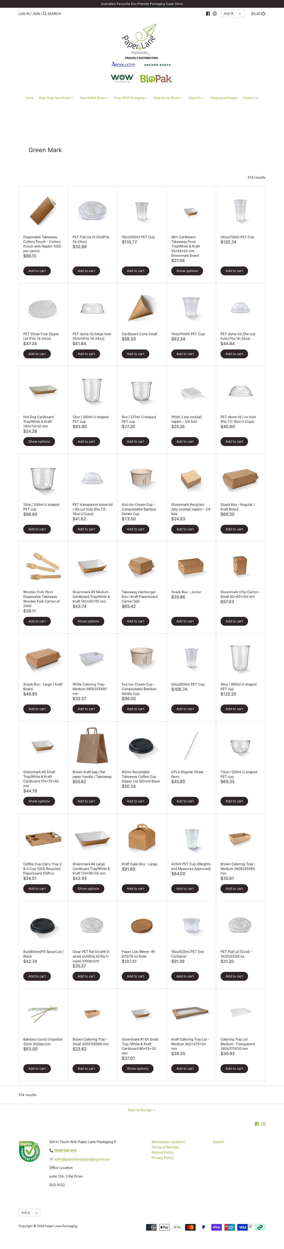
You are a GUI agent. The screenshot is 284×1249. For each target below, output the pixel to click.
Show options (187, 271)
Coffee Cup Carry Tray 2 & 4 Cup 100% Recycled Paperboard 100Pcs (42, 868)
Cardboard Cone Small (139, 334)
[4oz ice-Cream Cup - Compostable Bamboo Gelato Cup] (142, 478)
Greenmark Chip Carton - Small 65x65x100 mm (240, 594)
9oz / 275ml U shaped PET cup (139, 419)
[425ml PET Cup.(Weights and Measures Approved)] (191, 838)
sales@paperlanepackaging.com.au (82, 1159)
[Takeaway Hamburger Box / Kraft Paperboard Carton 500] (142, 566)
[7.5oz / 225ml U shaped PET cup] (241, 746)
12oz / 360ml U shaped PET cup (90, 419)
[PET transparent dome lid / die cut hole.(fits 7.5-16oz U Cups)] (93, 478)
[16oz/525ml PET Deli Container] (191, 925)
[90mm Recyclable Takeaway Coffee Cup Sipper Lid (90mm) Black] (142, 746)
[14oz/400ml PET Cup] (191, 308)
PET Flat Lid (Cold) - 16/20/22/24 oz (236, 954)
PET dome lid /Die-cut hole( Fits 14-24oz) (238, 336)
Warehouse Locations (168, 1142)
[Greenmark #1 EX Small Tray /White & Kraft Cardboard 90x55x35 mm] (142, 1013)
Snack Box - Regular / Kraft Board (237, 506)
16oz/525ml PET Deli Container (187, 954)
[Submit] (45, 14)
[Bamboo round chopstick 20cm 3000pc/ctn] (43, 1013)
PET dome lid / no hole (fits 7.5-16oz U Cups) (238, 419)
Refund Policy (162, 1152)
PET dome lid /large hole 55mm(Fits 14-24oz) (92, 336)
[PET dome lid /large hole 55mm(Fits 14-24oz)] (93, 308)
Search (218, 1142)
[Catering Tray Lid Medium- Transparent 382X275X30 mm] (241, 1013)
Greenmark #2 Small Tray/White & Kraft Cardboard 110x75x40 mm (41, 779)
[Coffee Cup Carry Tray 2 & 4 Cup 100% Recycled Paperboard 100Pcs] (43, 838)
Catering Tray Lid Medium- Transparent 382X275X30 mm (238, 1044)
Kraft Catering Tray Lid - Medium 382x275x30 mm (190, 1044)
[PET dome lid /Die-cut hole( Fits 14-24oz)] (241, 308)
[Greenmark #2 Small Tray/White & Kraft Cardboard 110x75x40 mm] (43, 746)
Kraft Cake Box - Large (139, 864)
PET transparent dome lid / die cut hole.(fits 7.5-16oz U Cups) (92, 509)
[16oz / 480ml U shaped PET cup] (241, 658)
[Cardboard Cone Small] (142, 308)
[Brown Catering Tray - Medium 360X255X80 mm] (241, 838)
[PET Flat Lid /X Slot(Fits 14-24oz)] (93, 211)
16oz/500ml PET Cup (138, 237)
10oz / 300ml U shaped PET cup (41, 506)
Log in (24, 14)
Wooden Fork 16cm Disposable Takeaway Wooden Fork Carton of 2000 (41, 599)
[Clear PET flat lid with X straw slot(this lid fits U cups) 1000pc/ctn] (93, 925)
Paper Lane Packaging (61, 1226)
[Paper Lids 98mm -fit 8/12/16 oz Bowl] (142, 925)
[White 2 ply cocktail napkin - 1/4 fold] (191, 391)
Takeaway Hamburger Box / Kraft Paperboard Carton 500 (140, 596)
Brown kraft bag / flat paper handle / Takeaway (92, 774)
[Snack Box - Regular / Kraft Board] (241, 478)
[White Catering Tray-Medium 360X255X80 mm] (93, 658)
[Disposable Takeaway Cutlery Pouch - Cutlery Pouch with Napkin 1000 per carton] (43, 211)
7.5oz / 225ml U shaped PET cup (239, 774)
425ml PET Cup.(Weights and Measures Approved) (191, 866)
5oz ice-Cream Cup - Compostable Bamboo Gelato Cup (139, 689)
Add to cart (37, 271)
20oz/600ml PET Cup (188, 684)
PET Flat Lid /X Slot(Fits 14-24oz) (91, 239)
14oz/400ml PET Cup (188, 334)
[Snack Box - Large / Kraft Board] (43, 658)
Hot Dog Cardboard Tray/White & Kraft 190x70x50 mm (38, 421)
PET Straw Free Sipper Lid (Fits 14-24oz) (41, 336)
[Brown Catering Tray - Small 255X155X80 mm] (93, 1013)
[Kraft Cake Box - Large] (142, 838)
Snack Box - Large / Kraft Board (42, 686)
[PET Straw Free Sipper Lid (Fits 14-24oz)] (43, 308)
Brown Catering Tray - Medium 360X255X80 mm (238, 868)
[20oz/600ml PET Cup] (191, 658)
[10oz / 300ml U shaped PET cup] (43, 478)
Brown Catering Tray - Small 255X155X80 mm (91, 1041)
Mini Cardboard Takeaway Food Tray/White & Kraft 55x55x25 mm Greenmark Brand (185, 246)
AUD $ (228, 13)
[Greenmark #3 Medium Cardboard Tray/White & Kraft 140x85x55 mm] (93, 566)
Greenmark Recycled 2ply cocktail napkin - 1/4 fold (190, 509)
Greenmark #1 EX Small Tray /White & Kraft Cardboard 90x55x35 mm (140, 1046)
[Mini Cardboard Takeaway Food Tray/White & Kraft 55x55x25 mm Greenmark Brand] (191, 211)
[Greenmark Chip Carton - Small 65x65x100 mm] (241, 566)
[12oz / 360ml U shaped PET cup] (93, 391)
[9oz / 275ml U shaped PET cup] (142, 391)
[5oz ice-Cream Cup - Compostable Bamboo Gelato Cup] (142, 658)
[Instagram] (215, 13)
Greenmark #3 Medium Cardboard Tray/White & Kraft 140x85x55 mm (91, 596)
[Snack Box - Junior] (191, 566)
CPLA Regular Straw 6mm (187, 774)
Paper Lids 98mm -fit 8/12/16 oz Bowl (138, 954)
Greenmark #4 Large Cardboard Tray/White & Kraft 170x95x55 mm (91, 868)
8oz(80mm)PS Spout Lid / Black (43, 954)
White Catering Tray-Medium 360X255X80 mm (90, 689)
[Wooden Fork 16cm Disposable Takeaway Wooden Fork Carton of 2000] (43, 566)
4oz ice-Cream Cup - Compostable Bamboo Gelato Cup (139, 509)
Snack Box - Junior (186, 592)
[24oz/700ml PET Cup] (241, 211)
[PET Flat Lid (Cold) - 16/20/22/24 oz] (241, 925)
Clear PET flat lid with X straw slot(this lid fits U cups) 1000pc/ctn (91, 956)
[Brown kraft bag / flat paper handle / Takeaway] (93, 746)
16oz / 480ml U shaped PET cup (238, 686)
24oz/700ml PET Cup (237, 237)
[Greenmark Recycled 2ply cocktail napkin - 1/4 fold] (191, 478)
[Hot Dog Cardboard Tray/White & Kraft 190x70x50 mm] (43, 391)
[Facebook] (208, 13)
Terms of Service (165, 1147)
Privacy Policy (163, 1158)
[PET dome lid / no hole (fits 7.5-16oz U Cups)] (241, 391)
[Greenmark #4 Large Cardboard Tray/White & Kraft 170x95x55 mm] (93, 838)
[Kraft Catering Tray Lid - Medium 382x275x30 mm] (191, 1013)
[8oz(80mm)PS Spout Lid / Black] (43, 925)
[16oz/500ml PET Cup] (142, 211)
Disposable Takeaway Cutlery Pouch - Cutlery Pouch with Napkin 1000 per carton (42, 244)
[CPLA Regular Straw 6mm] (191, 746)
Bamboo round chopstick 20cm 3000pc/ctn (42, 1041)
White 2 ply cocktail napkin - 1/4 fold (186, 419)
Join (36, 14)
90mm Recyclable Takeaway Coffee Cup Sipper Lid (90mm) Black (141, 776)
